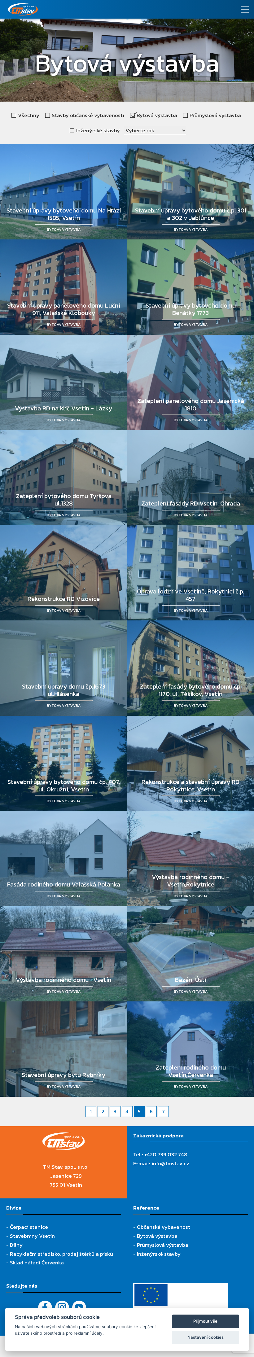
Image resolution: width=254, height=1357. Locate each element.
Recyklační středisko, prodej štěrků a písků (61, 1254)
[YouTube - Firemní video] (79, 1308)
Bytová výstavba (157, 1236)
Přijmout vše (205, 1321)
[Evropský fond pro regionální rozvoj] (180, 1287)
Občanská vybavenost (163, 1227)
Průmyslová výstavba (162, 1245)
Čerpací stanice (29, 1227)
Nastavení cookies (205, 1337)
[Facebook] (45, 1308)
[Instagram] (62, 1308)
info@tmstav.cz (170, 1163)
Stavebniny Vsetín (32, 1236)
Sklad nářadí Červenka (37, 1263)
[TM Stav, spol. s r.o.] (95, 9)
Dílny (16, 1245)
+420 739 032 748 (165, 1154)
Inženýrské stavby (159, 1254)
